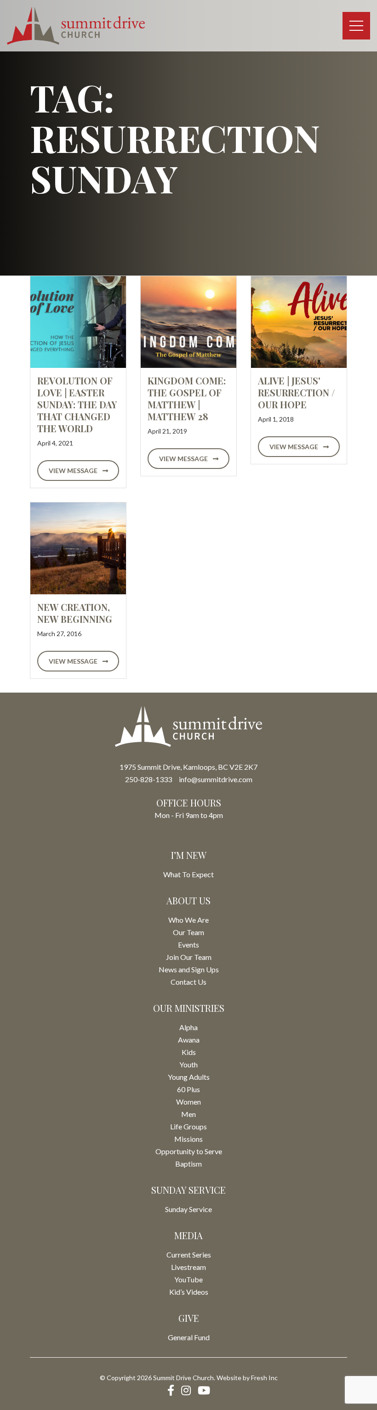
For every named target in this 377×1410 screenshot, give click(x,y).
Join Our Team (188, 957)
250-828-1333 (148, 779)
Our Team (188, 932)
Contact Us (188, 981)
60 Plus (188, 1089)
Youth (188, 1064)
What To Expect (188, 874)
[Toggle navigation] (356, 25)
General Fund (189, 1337)
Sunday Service (188, 1209)
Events (188, 944)
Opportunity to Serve (188, 1151)
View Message (74, 470)
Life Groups (188, 1126)
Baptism (188, 1163)
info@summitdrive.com (215, 779)
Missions (188, 1138)
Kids (189, 1052)
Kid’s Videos (188, 1291)
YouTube (188, 1279)
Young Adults (189, 1076)
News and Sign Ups (189, 969)
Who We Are (188, 919)
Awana (189, 1039)
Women (188, 1101)
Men (188, 1114)
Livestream (188, 1267)
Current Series (188, 1254)
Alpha (188, 1027)
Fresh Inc (264, 1378)
